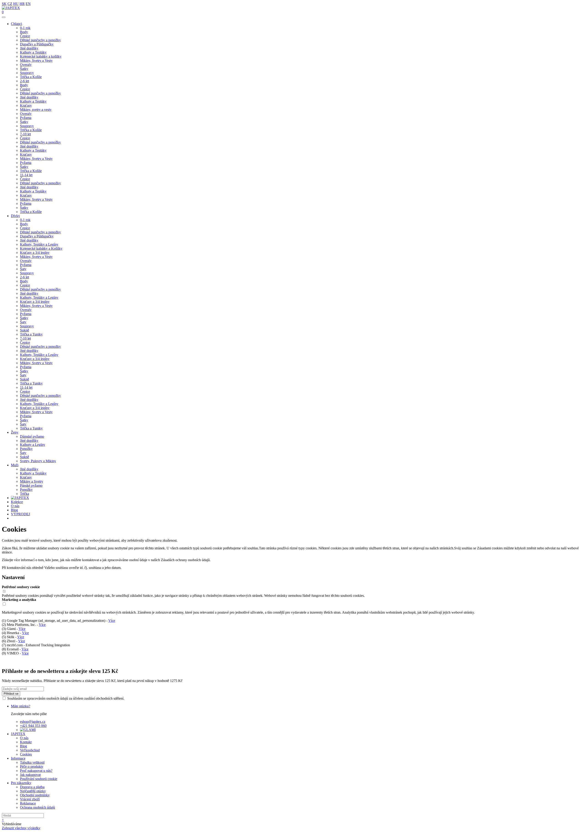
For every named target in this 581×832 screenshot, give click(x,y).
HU (16, 4)
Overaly (26, 65)
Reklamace (28, 803)
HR (22, 4)
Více (111, 620)
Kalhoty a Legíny (32, 445)
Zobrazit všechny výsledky (21, 828)
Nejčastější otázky (33, 791)
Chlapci (16, 24)
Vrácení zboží (30, 799)
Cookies (26, 754)
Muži (14, 465)
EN (28, 4)
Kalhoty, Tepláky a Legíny (39, 244)
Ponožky (26, 449)
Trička (24, 494)
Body (24, 32)
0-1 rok (25, 28)
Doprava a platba (32, 787)
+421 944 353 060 (33, 726)
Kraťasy (26, 105)
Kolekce (17, 502)
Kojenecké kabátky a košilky (41, 56)
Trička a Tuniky (31, 334)
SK (4, 4)
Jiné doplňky (29, 48)
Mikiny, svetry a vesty (36, 109)
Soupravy (27, 73)
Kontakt (26, 742)
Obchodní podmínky (35, 795)
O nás (15, 506)
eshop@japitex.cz (32, 721)
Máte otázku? (20, 706)
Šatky (24, 69)
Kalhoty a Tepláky (33, 52)
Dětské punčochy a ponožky (40, 40)
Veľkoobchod (30, 750)
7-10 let (25, 134)
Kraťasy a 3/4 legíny (34, 252)
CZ (9, 4)
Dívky (15, 216)
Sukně (24, 330)
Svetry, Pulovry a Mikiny (38, 461)
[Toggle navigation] (3, 17)
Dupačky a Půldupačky (37, 44)
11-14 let (26, 175)
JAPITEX (18, 734)
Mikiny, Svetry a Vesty (36, 60)
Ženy (14, 432)
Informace (18, 758)
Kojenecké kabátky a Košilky (41, 248)
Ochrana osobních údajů (37, 807)
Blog (14, 510)
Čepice (25, 36)
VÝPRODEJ (20, 514)
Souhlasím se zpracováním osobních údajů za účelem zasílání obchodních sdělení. (65, 698)
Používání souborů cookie (38, 779)
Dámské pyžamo (32, 436)
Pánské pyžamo (31, 485)
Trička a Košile (31, 77)
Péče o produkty (31, 766)
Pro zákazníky (21, 783)
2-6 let (24, 81)
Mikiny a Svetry (31, 481)
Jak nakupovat (30, 775)
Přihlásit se (11, 693)
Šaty (23, 269)
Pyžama (25, 118)
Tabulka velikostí (32, 762)
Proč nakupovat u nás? (36, 771)
